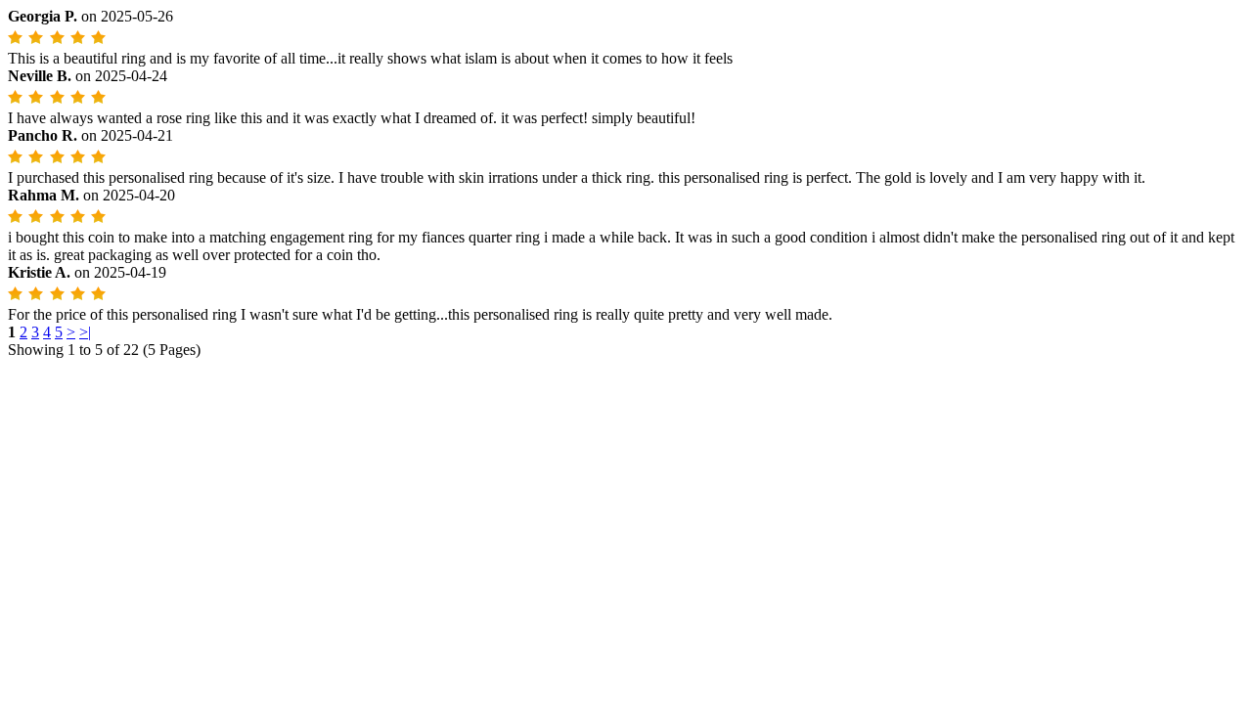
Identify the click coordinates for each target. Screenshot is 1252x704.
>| (85, 332)
